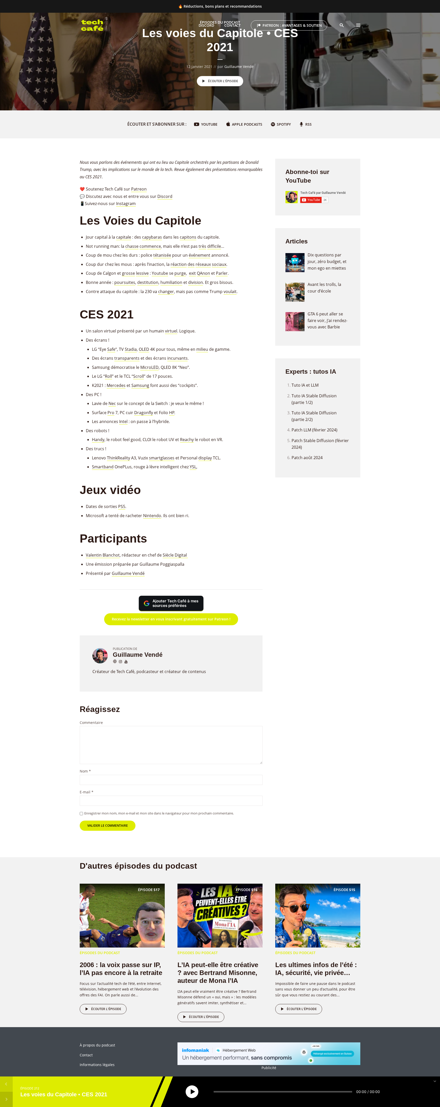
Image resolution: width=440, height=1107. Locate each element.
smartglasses (161, 458)
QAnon (203, 273)
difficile (214, 246)
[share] (426, 1091)
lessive (142, 273)
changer (166, 291)
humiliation (171, 282)
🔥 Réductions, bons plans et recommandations (220, 6)
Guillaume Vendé (239, 66)
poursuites (124, 282)
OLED (144, 349)
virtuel (171, 331)
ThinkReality (118, 458)
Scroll (138, 376)
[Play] (192, 1091)
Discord (164, 196)
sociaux (219, 264)
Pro (110, 412)
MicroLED (149, 367)
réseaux (203, 264)
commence (150, 246)
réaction (179, 264)
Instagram (126, 203)
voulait (230, 291)
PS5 (121, 506)
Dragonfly (143, 412)
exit (192, 273)
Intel (123, 421)
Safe (111, 349)
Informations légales (97, 1064)
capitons (188, 237)
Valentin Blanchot (103, 555)
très (202, 246)
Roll (108, 376)
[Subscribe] (413, 1091)
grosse (128, 273)
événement (199, 255)
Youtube (160, 273)
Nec (112, 403)
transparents (127, 358)
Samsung (140, 385)
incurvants (177, 358)
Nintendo (152, 515)
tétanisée (162, 255)
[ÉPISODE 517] (122, 915)
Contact (86, 1055)
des (191, 264)
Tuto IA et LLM (305, 385)
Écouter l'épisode (223, 81)
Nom (85, 771)
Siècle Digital (175, 555)
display (205, 458)
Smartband (103, 467)
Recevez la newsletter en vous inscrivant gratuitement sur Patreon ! (171, 619)
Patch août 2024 (307, 457)
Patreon (139, 189)
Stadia (131, 349)
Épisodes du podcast (220, 22)
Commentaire (91, 723)
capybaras (152, 237)
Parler (222, 273)
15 (179, 1092)
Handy (98, 439)
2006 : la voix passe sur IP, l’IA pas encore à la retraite (121, 969)
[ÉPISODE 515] (317, 915)
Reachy (187, 439)
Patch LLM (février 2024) (314, 430)
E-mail (86, 792)
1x (400, 1091)
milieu (202, 349)
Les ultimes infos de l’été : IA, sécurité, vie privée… (316, 969)
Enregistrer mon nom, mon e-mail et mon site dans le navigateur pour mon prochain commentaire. (159, 813)
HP (171, 412)
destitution (147, 282)
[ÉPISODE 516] (220, 915)
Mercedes (116, 385)
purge (180, 273)
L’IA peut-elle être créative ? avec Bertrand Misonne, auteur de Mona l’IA (217, 972)
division (195, 282)
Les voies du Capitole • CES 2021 (63, 1094)
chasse (132, 246)
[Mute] (387, 1091)
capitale (123, 237)
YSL (193, 467)
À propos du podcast (97, 1045)
